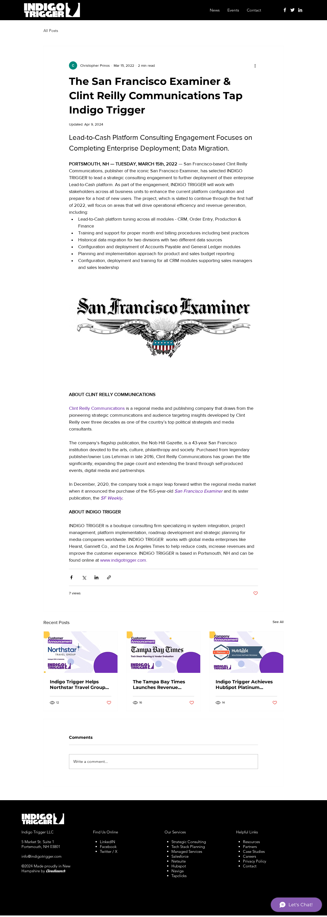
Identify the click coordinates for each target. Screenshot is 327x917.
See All (278, 622)
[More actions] (255, 65)
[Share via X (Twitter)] (83, 577)
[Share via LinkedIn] (96, 577)
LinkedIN (107, 841)
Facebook (108, 846)
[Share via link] (109, 577)
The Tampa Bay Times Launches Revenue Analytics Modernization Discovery (162, 684)
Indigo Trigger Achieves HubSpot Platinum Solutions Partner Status (245, 684)
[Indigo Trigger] (285, 10)
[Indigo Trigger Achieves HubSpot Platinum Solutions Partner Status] (246, 652)
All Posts (50, 30)
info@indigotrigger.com (41, 856)
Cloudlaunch (55, 870)
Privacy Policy (254, 861)
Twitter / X (108, 851)
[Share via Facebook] (71, 577)
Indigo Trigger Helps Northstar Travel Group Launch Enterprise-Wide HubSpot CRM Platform (79, 684)
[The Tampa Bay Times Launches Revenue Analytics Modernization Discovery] (164, 652)
